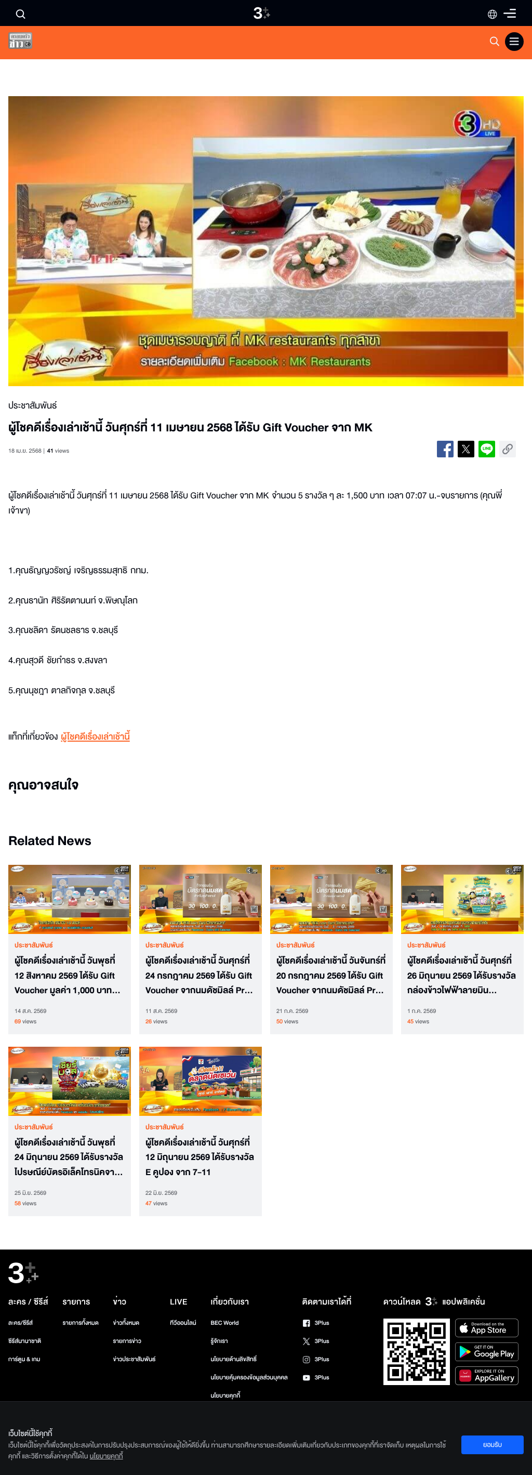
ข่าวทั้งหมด (126, 1323)
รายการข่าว (127, 1341)
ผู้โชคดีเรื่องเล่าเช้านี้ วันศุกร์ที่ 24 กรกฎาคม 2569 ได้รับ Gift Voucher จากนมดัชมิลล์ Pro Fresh (198, 976)
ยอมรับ (492, 1445)
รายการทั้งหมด (81, 1323)
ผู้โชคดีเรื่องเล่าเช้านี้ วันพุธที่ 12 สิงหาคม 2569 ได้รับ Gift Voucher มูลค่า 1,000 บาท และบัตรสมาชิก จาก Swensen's (65, 976)
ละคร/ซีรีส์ (20, 1323)
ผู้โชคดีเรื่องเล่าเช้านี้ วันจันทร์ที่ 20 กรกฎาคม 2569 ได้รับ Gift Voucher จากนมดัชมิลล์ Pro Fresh (330, 976)
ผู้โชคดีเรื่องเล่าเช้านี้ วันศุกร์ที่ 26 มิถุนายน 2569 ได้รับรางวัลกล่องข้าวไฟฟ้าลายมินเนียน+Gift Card (461, 976)
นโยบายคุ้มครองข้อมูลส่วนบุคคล (249, 1377)
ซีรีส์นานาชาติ (24, 1341)
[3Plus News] (29, 43)
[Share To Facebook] (445, 449)
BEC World (224, 1323)
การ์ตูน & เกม (24, 1359)
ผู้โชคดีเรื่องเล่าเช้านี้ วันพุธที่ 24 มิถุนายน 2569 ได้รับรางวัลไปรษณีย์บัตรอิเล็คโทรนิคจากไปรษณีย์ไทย (69, 1158)
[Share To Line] (486, 449)
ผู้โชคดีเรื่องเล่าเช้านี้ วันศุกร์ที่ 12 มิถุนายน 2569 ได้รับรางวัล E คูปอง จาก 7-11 (199, 1158)
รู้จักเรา (219, 1341)
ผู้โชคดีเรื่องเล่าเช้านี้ (95, 737)
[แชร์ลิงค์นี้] (507, 449)
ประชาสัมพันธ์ (34, 945)
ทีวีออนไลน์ (183, 1323)
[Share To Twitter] (466, 449)
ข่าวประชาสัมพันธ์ (134, 1359)
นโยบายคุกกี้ (225, 1396)
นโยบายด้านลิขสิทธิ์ (233, 1359)
